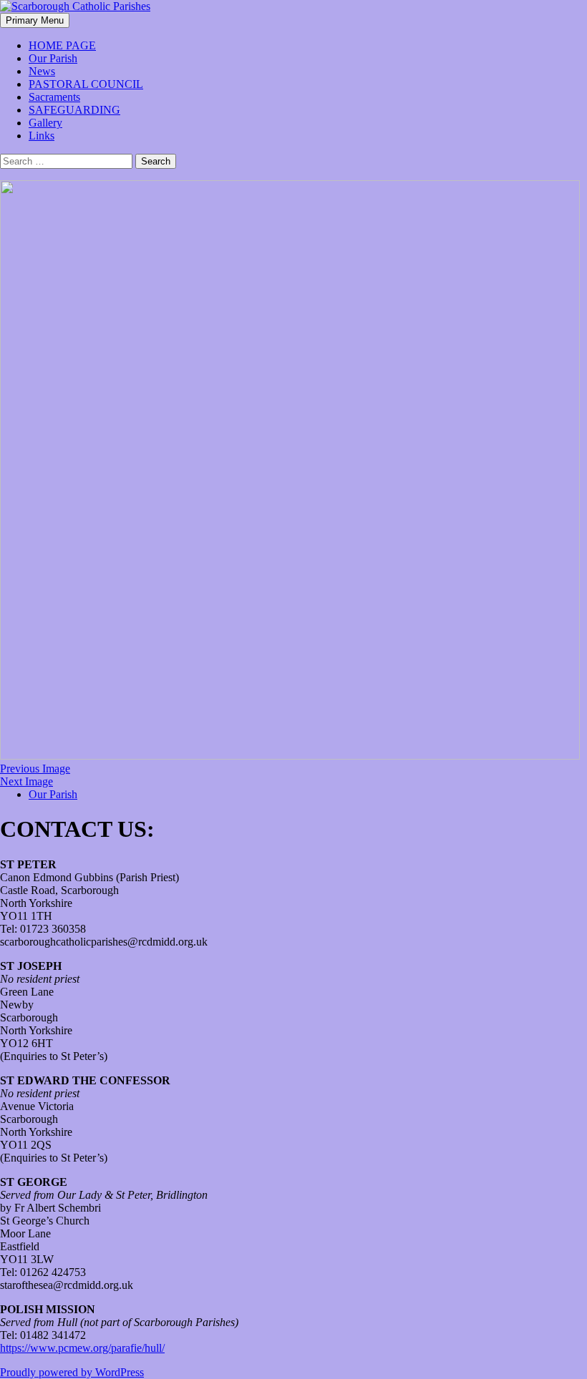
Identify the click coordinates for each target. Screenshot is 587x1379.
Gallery (45, 123)
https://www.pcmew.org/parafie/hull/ (82, 1348)
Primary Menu (35, 20)
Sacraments (54, 97)
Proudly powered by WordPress (72, 1372)
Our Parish (53, 58)
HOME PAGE (62, 45)
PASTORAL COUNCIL (86, 84)
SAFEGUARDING (74, 110)
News (42, 71)
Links (41, 135)
